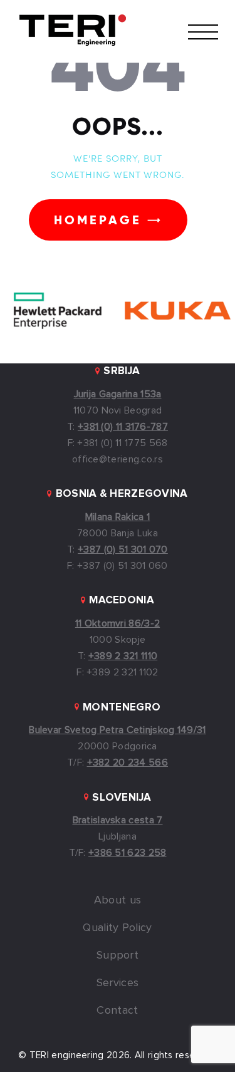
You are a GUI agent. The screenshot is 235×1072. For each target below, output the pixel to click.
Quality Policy (117, 928)
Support (117, 955)
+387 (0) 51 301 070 (123, 549)
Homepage (98, 220)
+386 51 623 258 (127, 853)
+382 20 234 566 (128, 762)
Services (117, 983)
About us (117, 900)
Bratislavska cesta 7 (118, 820)
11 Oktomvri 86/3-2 (117, 623)
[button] (203, 31)
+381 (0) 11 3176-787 (123, 427)
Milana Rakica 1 (117, 517)
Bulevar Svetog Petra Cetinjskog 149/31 (117, 730)
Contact (117, 1010)
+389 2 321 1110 (123, 656)
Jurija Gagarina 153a (118, 394)
